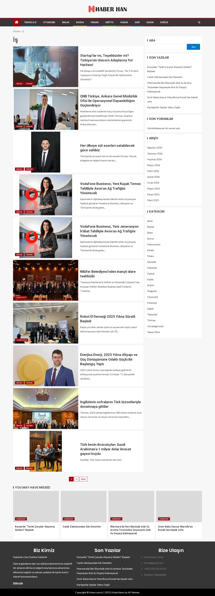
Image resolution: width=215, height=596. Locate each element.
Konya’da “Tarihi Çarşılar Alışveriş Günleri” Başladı (103, 556)
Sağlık (164, 22)
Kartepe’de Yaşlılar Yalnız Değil (163, 107)
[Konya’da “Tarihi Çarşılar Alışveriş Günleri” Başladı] (36, 506)
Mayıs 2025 (153, 188)
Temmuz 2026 (155, 153)
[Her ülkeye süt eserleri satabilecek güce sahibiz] (45, 152)
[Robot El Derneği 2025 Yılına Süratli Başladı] (45, 323)
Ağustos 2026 (154, 147)
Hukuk (124, 22)
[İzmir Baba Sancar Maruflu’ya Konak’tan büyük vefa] (179, 506)
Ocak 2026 (153, 182)
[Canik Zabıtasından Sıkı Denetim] (84, 506)
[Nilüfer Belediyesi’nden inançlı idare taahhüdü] (45, 280)
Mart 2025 (153, 200)
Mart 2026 (153, 170)
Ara (152, 40)
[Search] (199, 22)
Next (83, 479)
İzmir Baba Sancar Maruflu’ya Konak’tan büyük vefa (105, 578)
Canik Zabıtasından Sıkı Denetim (164, 77)
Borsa (80, 22)
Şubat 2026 (153, 176)
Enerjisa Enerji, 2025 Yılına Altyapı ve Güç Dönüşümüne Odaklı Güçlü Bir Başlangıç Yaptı (108, 359)
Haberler (152, 267)
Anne (150, 221)
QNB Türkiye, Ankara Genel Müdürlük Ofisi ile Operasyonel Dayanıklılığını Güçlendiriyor (108, 100)
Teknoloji (30, 22)
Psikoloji (21, 297)
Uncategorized (155, 326)
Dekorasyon (153, 244)
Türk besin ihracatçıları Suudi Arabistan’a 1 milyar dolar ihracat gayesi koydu (105, 449)
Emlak (65, 22)
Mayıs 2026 (153, 165)
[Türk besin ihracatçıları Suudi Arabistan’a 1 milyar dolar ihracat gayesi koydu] (45, 451)
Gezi (137, 22)
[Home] (16, 22)
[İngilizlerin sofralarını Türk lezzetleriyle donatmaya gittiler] (45, 408)
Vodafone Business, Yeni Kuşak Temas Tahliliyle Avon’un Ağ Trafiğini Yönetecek (110, 188)
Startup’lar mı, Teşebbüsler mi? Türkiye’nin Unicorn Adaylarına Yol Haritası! (106, 60)
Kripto (109, 22)
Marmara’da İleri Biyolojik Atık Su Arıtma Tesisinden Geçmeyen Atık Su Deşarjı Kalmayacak (169, 87)
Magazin (152, 291)
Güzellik (151, 261)
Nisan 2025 (153, 194)
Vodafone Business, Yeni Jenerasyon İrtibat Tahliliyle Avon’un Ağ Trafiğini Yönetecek (109, 231)
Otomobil (49, 22)
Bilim (150, 232)
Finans (95, 22)
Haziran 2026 (154, 159)
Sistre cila (18, 583)
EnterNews (118, 592)
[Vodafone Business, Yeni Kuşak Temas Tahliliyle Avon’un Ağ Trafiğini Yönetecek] (45, 194)
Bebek (150, 226)
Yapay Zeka (153, 331)
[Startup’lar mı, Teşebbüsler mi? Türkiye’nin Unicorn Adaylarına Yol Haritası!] (45, 66)
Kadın (150, 22)
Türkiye (151, 320)
